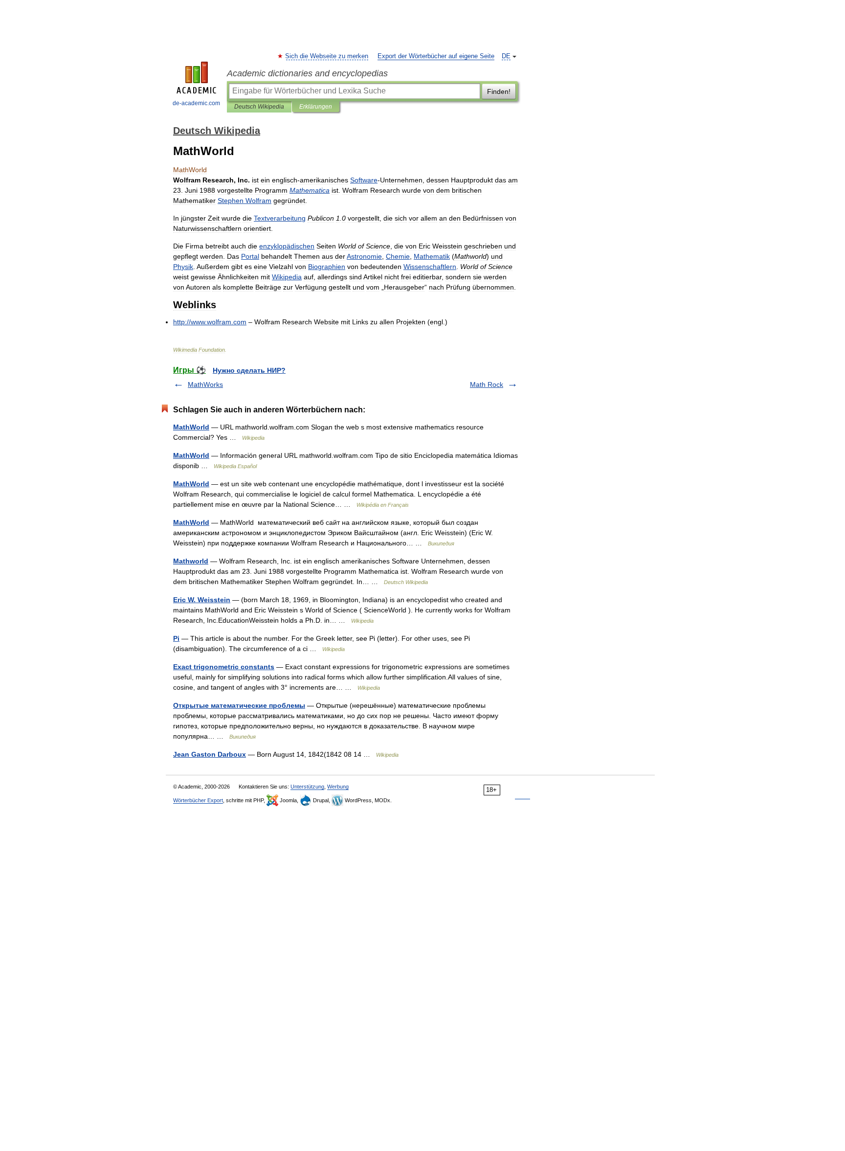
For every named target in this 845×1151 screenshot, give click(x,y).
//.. (209, 322)
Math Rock (486, 384)
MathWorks (205, 384)
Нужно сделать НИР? (249, 370)
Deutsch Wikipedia (259, 106)
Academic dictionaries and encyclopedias (307, 73)
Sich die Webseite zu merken (327, 56)
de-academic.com (196, 103)
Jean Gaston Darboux (209, 754)
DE (506, 56)
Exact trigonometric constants (223, 667)
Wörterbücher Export (198, 800)
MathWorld (191, 427)
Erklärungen (315, 106)
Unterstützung (307, 787)
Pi (176, 638)
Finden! (499, 91)
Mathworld (190, 561)
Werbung (338, 787)
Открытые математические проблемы (239, 705)
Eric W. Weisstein (201, 600)
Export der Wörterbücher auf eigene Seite (436, 56)
